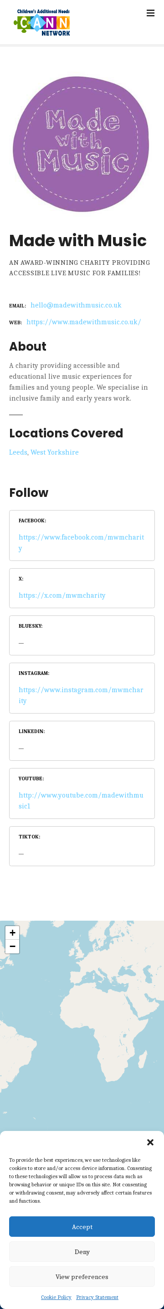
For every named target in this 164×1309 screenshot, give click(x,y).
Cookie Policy (56, 1297)
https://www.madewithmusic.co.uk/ (83, 322)
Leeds (18, 452)
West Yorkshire (55, 452)
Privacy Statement (97, 1297)
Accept (82, 1227)
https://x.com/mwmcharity (62, 595)
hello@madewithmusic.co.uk (76, 305)
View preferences (82, 1277)
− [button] (12, 946)
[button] (150, 1142)
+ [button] (12, 932)
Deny (82, 1252)
